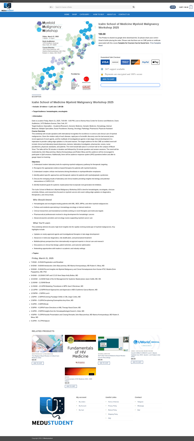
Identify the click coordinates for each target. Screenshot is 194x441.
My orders (82, 402)
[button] (173, 7)
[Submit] (133, 7)
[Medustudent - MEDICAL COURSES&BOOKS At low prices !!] (12, 7)
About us (111, 14)
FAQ (109, 418)
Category (84, 14)
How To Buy (98, 14)
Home (66, 14)
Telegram (140, 402)
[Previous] (31, 363)
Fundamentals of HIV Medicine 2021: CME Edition (78, 380)
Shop (74, 14)
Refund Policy (112, 410)
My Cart (81, 410)
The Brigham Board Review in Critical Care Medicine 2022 (45, 357)
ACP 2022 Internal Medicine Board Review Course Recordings (111, 356)
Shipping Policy (113, 414)
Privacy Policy (112, 406)
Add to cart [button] (37, 363)
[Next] (162, 363)
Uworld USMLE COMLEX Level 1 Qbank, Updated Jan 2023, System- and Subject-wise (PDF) (145, 354)
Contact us (124, 14)
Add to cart (108, 79)
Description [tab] (36, 97)
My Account (82, 406)
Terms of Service (113, 402)
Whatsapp (140, 406)
